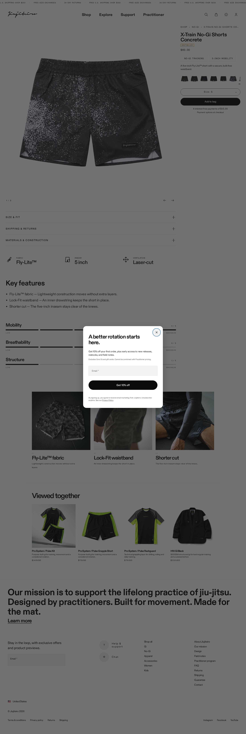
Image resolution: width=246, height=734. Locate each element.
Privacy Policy (107, 400)
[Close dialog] (157, 332)
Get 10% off (123, 385)
